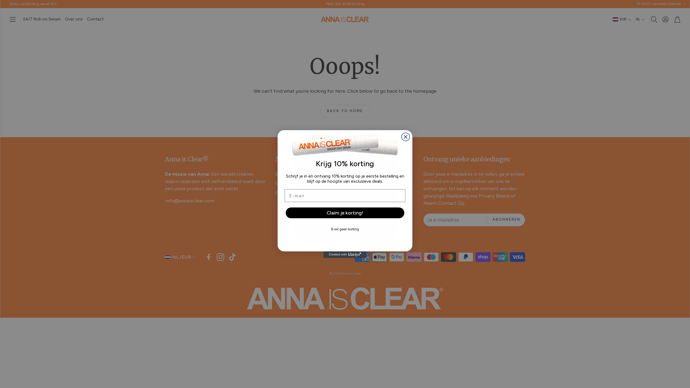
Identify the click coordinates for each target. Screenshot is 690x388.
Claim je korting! (345, 213)
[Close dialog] (406, 137)
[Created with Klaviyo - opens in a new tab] (345, 254)
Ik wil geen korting (345, 229)
